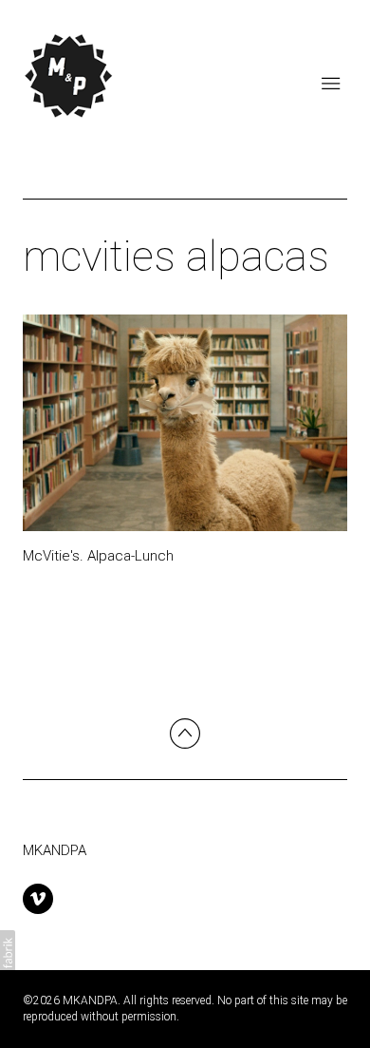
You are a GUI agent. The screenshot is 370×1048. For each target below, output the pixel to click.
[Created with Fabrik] (7, 953)
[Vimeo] (38, 899)
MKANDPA (54, 850)
